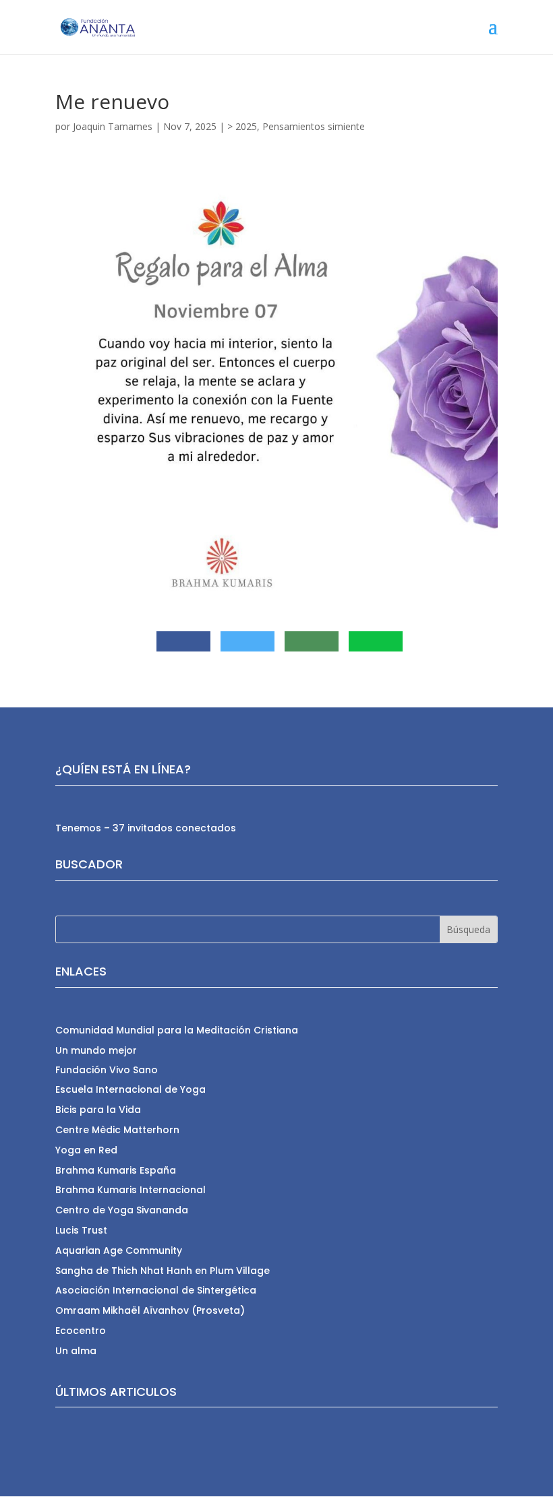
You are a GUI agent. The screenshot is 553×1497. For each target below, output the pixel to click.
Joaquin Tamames (112, 126)
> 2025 (242, 126)
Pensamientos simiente (313, 126)
